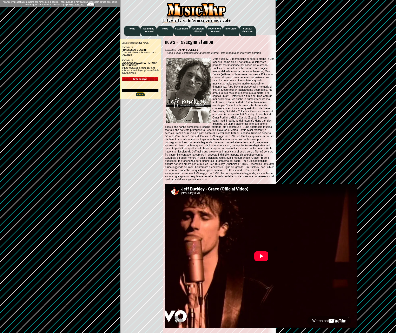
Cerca (140, 94)
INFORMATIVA (77, 5)
